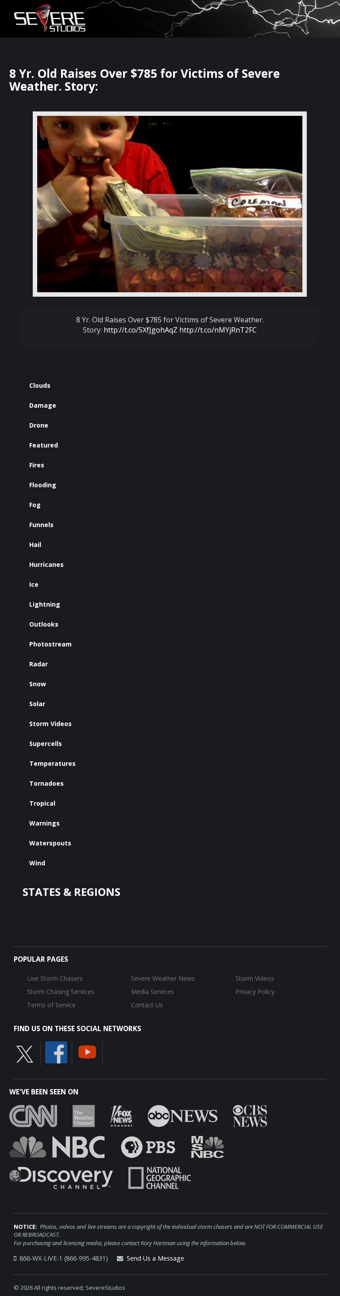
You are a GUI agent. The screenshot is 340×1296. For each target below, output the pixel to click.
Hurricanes (46, 564)
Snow (37, 684)
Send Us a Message (155, 1258)
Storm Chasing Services (60, 991)
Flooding (42, 485)
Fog (35, 505)
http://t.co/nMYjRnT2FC (218, 330)
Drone (38, 425)
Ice (34, 584)
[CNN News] (33, 1115)
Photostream (50, 644)
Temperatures (52, 763)
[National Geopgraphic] (159, 1177)
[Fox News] (121, 1115)
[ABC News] (182, 1115)
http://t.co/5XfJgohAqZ (141, 330)
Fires (36, 465)
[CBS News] (250, 1115)
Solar (37, 704)
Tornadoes (46, 783)
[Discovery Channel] (61, 1177)
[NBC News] (57, 1146)
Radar (38, 664)
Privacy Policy (255, 991)
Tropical (42, 803)
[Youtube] (87, 1051)
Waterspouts (50, 843)
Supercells (45, 743)
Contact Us (147, 1005)
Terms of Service (51, 1005)
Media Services (152, 991)
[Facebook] (56, 1052)
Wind (37, 863)
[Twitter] (25, 1054)
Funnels (41, 524)
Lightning (44, 604)
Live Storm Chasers (55, 978)
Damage (42, 405)
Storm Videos (50, 723)
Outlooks (43, 624)
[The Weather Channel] (84, 1115)
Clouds (39, 385)
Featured (43, 445)
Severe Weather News (163, 978)
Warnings (44, 823)
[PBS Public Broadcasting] (148, 1146)
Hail (35, 544)
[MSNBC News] (207, 1146)
